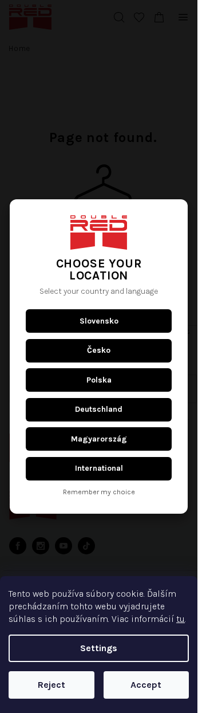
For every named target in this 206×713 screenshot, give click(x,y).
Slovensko (99, 321)
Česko (98, 350)
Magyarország (99, 439)
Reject (51, 684)
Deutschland (98, 409)
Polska (99, 380)
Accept (145, 684)
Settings (98, 648)
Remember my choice (99, 492)
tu (180, 618)
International (99, 468)
